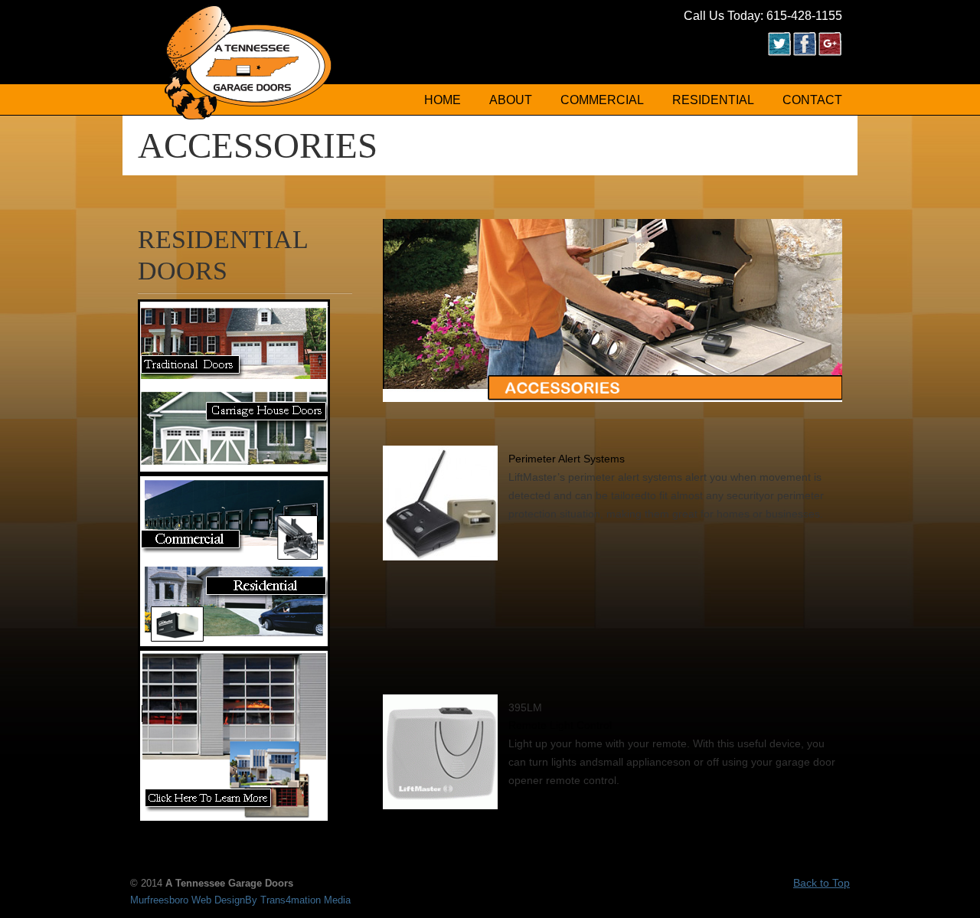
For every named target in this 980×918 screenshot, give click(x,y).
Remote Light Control (560, 725)
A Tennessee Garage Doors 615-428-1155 (249, 62)
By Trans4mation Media (298, 900)
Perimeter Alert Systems (566, 458)
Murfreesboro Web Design (187, 900)
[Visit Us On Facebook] (804, 52)
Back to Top (821, 883)
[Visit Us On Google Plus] (829, 52)
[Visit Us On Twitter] (779, 52)
